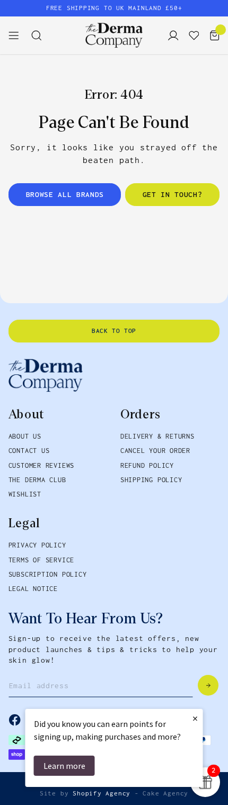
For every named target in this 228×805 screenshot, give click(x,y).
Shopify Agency (101, 793)
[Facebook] (14, 720)
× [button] (195, 718)
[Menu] (17, 35)
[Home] (114, 35)
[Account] (170, 35)
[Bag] (211, 35)
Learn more (64, 765)
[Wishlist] (190, 35)
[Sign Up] (208, 685)
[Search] (40, 35)
